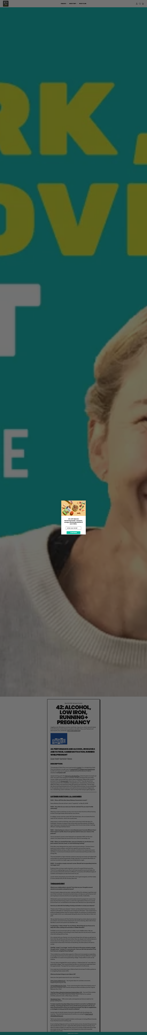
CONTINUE (73, 532)
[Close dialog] (83, 502)
